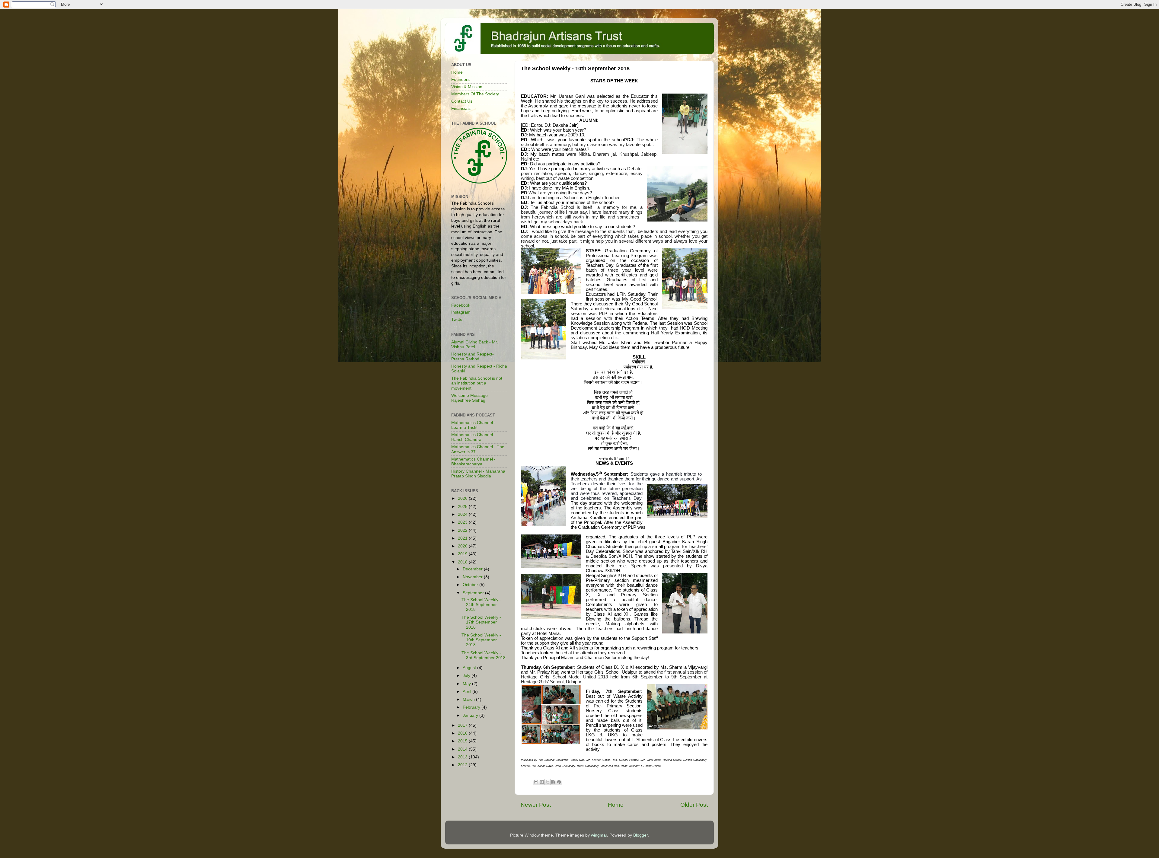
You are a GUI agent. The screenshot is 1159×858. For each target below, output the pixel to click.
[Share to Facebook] (553, 782)
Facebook (460, 305)
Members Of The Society (475, 94)
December (473, 569)
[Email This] (536, 782)
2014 (463, 749)
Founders (460, 79)
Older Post (694, 805)
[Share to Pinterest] (559, 782)
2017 (463, 725)
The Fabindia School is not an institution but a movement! (476, 383)
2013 (463, 757)
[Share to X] (547, 782)
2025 (463, 506)
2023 (463, 522)
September (474, 593)
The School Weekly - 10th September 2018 (481, 640)
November (473, 577)
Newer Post (536, 805)
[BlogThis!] (542, 782)
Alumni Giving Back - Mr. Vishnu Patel (474, 344)
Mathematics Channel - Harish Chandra (473, 437)
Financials (461, 108)
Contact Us (461, 101)
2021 (463, 538)
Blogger (640, 835)
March (469, 699)
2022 (463, 530)
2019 (463, 554)
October (471, 584)
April (467, 691)
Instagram (461, 312)
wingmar (599, 835)
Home (616, 805)
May (467, 683)
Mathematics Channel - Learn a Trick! (473, 425)
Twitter (457, 319)
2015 (463, 741)
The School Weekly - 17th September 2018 (481, 622)
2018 (463, 562)
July (467, 675)
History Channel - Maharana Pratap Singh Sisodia (478, 473)
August (470, 667)
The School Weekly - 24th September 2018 (481, 605)
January (471, 715)
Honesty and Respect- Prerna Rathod (472, 356)
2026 (463, 498)
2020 (463, 546)
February (472, 707)
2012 (463, 765)
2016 (463, 733)
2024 (463, 514)
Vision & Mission (466, 87)
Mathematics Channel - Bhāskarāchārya (473, 461)
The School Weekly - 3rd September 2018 (483, 655)
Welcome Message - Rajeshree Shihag (470, 398)
